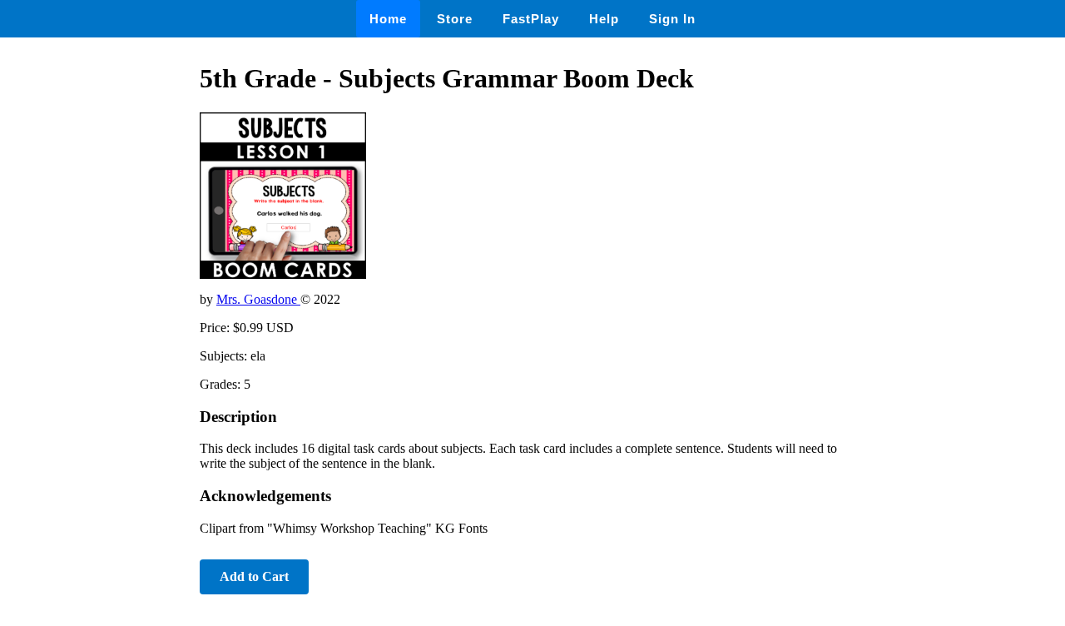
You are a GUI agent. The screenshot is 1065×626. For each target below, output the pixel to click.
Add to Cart (254, 576)
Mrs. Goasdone (258, 299)
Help (604, 19)
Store (455, 19)
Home (388, 19)
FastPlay (531, 19)
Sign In (672, 19)
